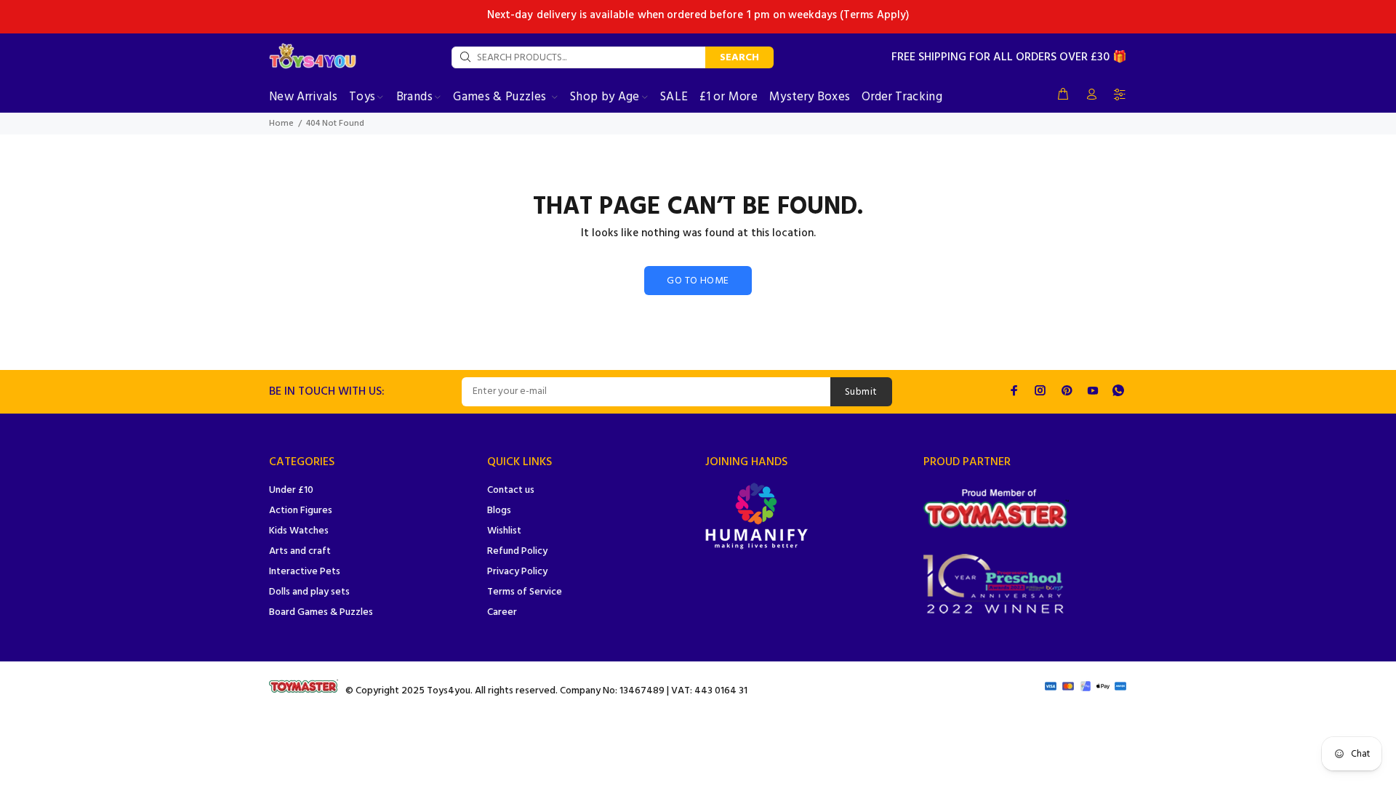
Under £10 (291, 490)
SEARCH (739, 57)
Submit (861, 392)
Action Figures (300, 510)
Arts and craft (300, 551)
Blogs (499, 510)
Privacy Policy (517, 571)
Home (281, 123)
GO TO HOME (698, 281)
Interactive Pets (304, 571)
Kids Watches (299, 531)
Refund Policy (517, 551)
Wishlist (504, 531)
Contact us (510, 490)
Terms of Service (524, 592)
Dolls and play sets (309, 592)
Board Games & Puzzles (321, 612)
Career (502, 612)
